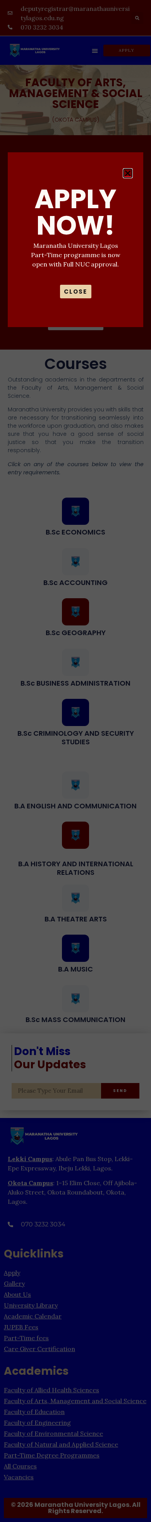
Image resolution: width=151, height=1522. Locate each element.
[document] (75, 761)
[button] (128, 173)
